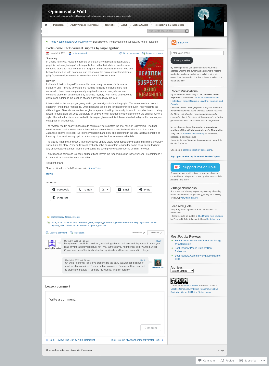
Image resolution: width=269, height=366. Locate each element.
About (124, 25)
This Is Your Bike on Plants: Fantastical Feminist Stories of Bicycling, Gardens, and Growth (197, 100)
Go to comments (131, 53)
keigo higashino (141, 222)
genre (90, 222)
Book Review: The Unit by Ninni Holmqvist (72, 340)
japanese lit (108, 222)
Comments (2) (156, 233)
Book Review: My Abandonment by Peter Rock (135, 340)
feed (183, 42)
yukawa (102, 225)
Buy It (49, 173)
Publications (59, 25)
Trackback (79, 233)
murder (153, 222)
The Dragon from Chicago (210, 216)
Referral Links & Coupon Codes (169, 25)
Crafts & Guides (140, 25)
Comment (151, 327)
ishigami (98, 222)
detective (82, 222)
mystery (86, 41)
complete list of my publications (197, 150)
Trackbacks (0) (138, 233)
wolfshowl (157, 267)
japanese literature (124, 222)
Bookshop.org (213, 219)
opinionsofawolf (80, 53)
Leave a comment (154, 53)
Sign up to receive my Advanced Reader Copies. (195, 156)
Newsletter (110, 25)
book (54, 222)
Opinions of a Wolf (67, 11)
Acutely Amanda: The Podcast (84, 25)
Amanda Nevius (191, 285)
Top (222, 350)
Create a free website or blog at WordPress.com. (69, 350)
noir (62, 225)
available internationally (194, 133)
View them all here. (189, 198)
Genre (77, 41)
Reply (158, 241)
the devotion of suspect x (85, 225)
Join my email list (182, 60)
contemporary (66, 41)
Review (68, 225)
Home (46, 25)
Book (60, 222)
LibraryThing (94, 168)
